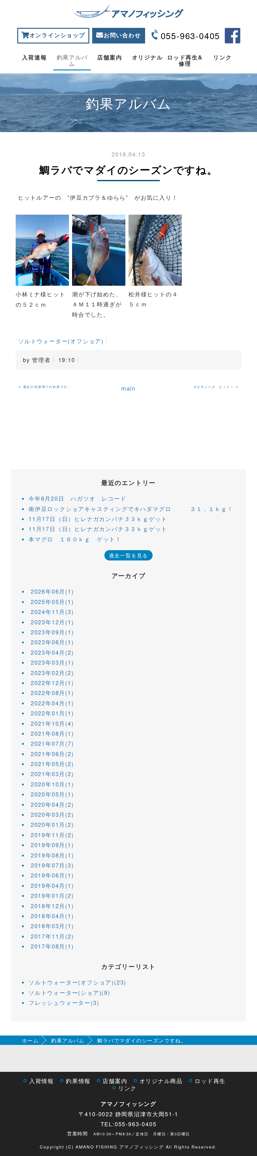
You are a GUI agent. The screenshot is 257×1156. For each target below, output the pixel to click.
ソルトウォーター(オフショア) (61, 341)
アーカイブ (129, 575)
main (128, 388)
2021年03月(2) (52, 774)
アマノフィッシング (128, 1104)
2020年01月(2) (52, 824)
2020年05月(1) (52, 794)
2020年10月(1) (52, 784)
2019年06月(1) (52, 875)
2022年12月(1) (52, 682)
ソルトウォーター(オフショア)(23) (77, 982)
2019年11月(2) (52, 835)
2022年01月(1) (52, 713)
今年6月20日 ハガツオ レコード (78, 498)
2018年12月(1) (52, 906)
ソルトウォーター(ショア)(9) (69, 992)
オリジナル (147, 57)
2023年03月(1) (52, 662)
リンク (222, 57)
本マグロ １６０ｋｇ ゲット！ (75, 539)
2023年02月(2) (52, 672)
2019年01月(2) (52, 895)
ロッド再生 (210, 1081)
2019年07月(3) (52, 865)
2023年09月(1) (52, 632)
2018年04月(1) (52, 916)
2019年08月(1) (52, 855)
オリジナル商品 (161, 1081)
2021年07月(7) (52, 743)
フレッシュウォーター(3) (64, 1002)
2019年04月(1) (52, 885)
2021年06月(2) (52, 753)
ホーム (30, 1040)
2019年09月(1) (52, 845)
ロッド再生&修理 (185, 60)
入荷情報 (41, 1081)
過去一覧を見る (128, 555)
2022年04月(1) (52, 703)
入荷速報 (34, 57)
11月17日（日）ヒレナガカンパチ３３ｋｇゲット (98, 518)
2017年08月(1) (52, 946)
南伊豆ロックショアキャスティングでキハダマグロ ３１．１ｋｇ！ (131, 508)
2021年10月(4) (52, 723)
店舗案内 (109, 57)
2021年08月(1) (52, 733)
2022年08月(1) (52, 692)
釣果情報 (78, 1081)
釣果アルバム (72, 60)
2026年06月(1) (52, 591)
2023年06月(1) (52, 642)
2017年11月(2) (52, 936)
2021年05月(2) (52, 764)
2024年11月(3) (52, 611)
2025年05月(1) (52, 601)
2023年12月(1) (52, 622)
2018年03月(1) (52, 926)
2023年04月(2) (52, 652)
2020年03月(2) (52, 814)
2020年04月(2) (52, 804)
